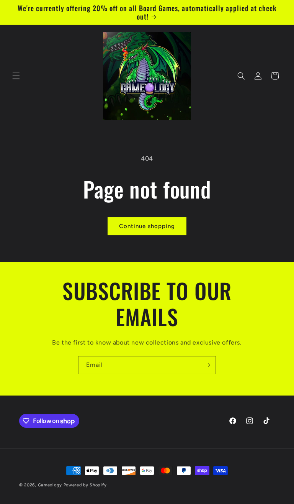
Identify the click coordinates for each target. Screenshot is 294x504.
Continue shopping (147, 226)
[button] (16, 75)
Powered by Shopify (85, 485)
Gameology (50, 485)
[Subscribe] (207, 365)
